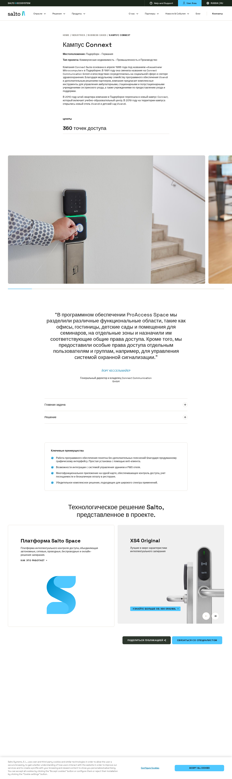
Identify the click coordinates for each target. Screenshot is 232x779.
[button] (206, 616)
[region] (116, 768)
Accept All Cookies (199, 768)
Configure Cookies (150, 768)
